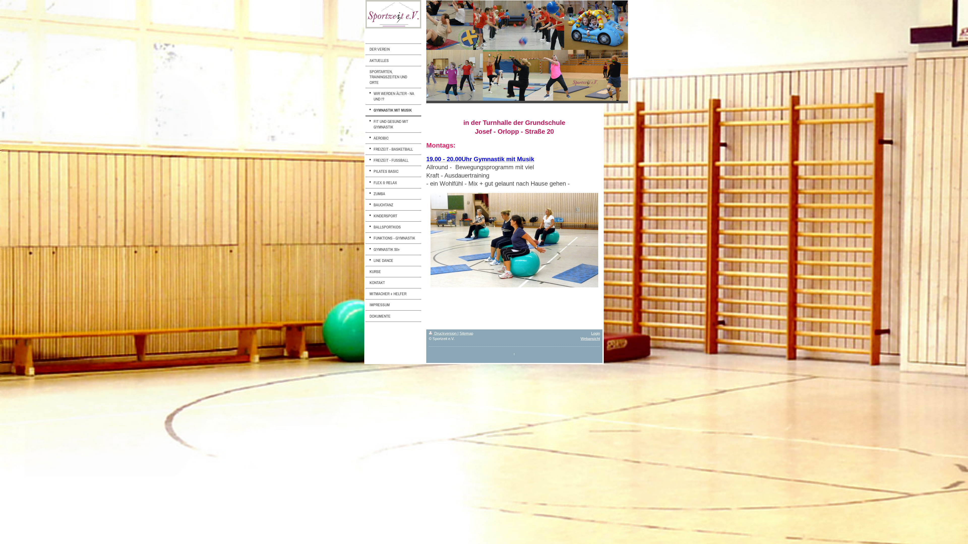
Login (595, 333)
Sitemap (466, 333)
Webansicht (590, 338)
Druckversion (445, 333)
